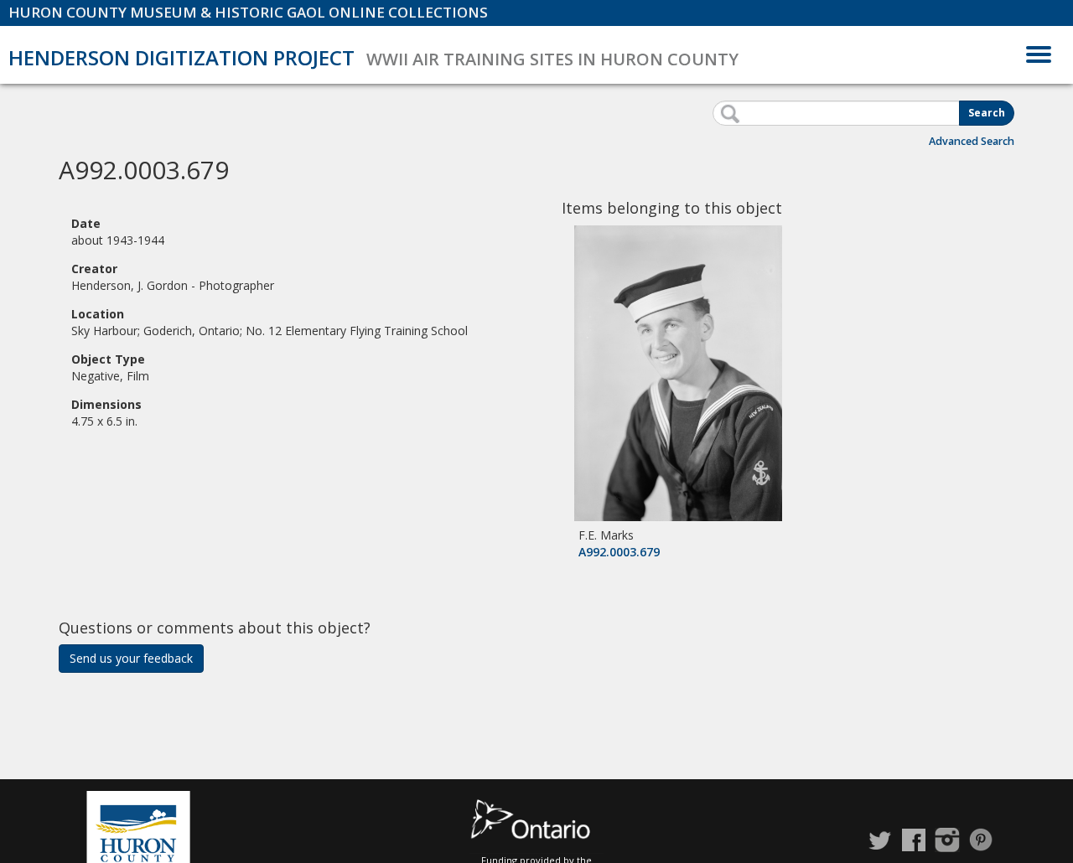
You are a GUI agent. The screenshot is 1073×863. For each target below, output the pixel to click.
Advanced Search (971, 141)
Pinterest (980, 840)
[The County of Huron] (138, 829)
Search (986, 113)
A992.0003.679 (619, 552)
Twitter (880, 840)
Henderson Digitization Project (181, 57)
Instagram (947, 840)
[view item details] (678, 372)
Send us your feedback (131, 658)
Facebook (913, 840)
